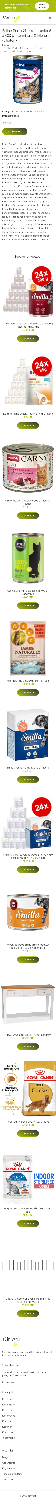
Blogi (5, 1457)
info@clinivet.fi (9, 1382)
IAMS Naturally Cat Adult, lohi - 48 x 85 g (28, 680)
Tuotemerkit (8, 1437)
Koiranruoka (8, 1432)
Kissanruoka (22, 111)
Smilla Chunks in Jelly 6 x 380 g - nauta (28, 767)
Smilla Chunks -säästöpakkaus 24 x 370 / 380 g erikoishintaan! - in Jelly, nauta (28, 856)
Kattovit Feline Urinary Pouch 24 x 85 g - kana (28, 413)
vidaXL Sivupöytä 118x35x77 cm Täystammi (28, 1034)
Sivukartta (7, 1479)
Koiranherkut (9, 1421)
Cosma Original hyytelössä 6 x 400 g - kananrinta (28, 592)
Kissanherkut (9, 1399)
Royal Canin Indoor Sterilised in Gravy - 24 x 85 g (28, 1210)
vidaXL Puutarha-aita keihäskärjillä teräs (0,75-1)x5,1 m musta (28, 1300)
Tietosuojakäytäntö (12, 1473)
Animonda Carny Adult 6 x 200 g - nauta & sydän (28, 502)
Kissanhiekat (8, 1404)
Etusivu (5, 45)
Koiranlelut (7, 1426)
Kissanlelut (7, 1410)
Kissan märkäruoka (40, 111)
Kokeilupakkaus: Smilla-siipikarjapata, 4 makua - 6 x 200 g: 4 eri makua (28, 946)
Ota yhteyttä (8, 1462)
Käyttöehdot (8, 1468)
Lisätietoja (14, 131)
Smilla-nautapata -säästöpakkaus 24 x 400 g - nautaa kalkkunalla (28, 325)
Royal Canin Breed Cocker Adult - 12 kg (28, 1121)
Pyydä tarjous (42, 5)
